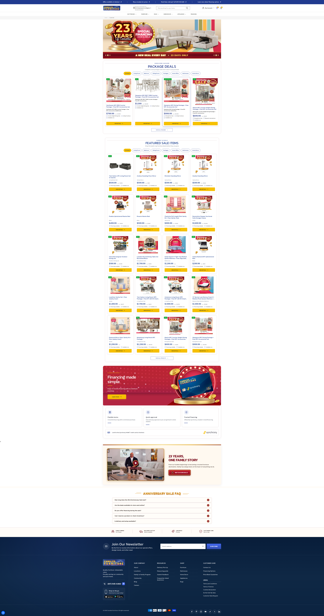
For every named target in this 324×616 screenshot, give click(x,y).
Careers (136, 585)
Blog (135, 582)
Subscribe (214, 546)
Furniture (183, 567)
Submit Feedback (163, 574)
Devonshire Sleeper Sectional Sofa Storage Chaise (202, 217)
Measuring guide (162, 571)
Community (137, 578)
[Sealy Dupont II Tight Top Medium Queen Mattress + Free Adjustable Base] (176, 244)
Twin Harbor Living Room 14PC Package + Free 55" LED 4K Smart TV (147, 299)
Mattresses (185, 73)
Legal (205, 580)
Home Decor (195, 73)
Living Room (136, 73)
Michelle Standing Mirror (173, 176)
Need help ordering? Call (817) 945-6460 (173, 2)
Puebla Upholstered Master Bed (119, 216)
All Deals (127, 73)
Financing (194, 14)
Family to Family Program (142, 574)
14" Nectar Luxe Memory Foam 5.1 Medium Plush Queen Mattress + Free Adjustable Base (203, 299)
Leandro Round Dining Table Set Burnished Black (147, 257)
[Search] (187, 8)
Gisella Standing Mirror (200, 176)
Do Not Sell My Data (209, 593)
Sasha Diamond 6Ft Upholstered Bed (203, 257)
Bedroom (146, 73)
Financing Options (209, 571)
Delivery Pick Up (162, 567)
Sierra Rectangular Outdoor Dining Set (118, 257)
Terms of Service (208, 587)
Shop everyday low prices (140, 2)
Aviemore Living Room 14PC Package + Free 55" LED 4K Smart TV (175, 299)
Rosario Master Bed (143, 216)
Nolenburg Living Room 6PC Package (146, 338)
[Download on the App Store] (109, 596)
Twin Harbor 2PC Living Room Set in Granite (120, 177)
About (136, 567)
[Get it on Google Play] (118, 596)
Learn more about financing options (208, 2)
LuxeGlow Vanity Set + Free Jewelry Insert (118, 298)
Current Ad (111, 17)
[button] (132, 14)
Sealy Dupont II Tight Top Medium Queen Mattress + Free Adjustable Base (176, 258)
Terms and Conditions (210, 584)
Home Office (175, 73)
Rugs (181, 582)
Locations (137, 571)
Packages (165, 73)
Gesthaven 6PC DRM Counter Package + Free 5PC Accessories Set (118, 106)
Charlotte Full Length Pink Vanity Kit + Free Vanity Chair (176, 217)
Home (106, 17)
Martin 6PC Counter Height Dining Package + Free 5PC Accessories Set (204, 108)
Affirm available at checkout (111, 2)
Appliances (184, 578)
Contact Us (207, 567)
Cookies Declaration (209, 590)
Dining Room (156, 73)
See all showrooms (139, 9)
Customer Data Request (210, 596)
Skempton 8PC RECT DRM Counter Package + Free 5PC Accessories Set (147, 96)
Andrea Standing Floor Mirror (146, 176)
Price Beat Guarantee (210, 574)
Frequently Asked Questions (163, 579)
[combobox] (173, 8)
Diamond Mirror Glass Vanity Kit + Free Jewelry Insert (120, 338)
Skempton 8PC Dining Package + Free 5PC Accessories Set (176, 106)
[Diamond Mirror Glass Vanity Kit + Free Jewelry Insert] (120, 325)
